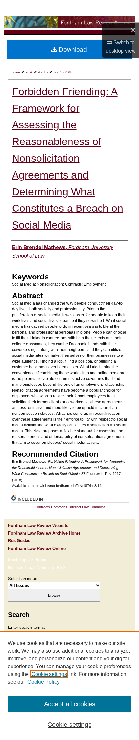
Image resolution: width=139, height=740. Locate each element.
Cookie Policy (43, 682)
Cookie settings (49, 674)
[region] (69, 685)
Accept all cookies (69, 703)
